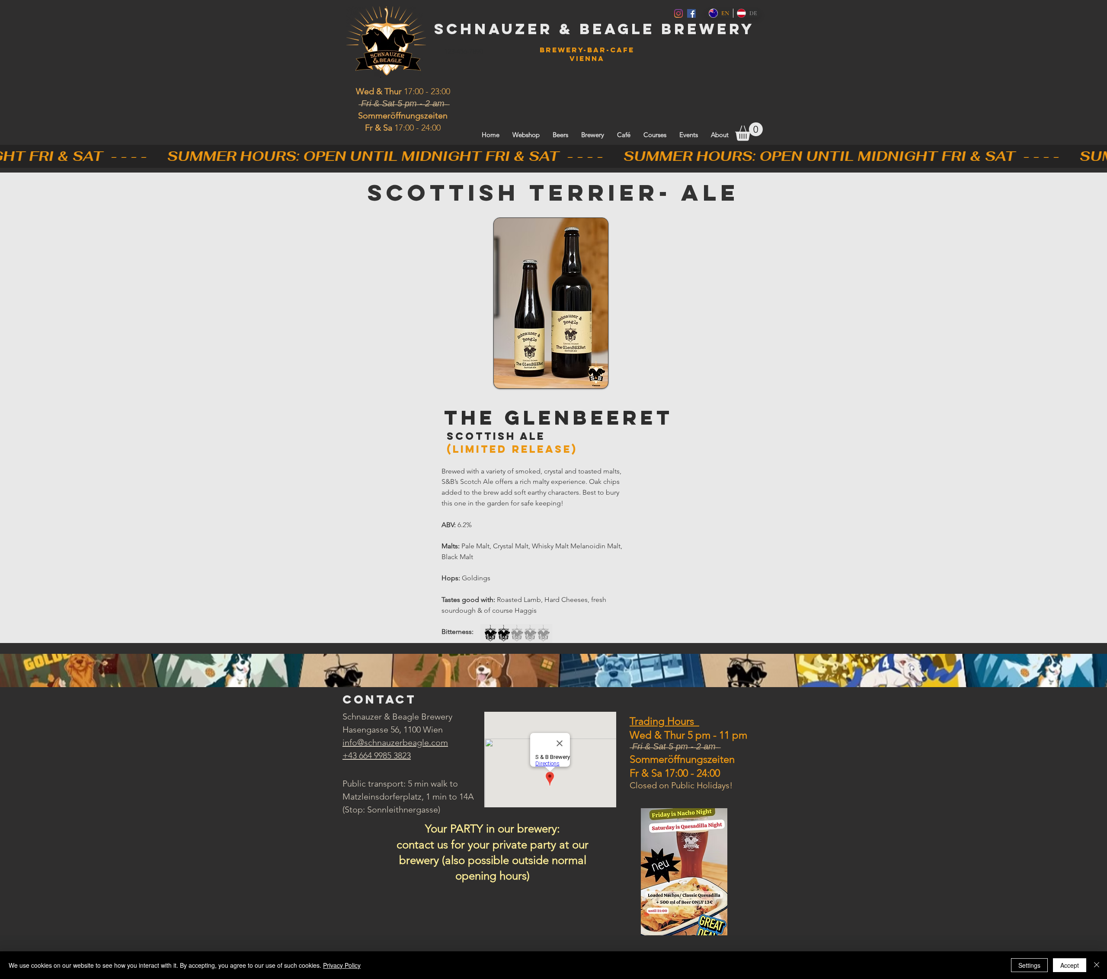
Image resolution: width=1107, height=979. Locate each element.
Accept (1069, 965)
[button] (749, 131)
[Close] (1096, 965)
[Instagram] (678, 13)
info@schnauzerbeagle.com (395, 742)
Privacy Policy (342, 965)
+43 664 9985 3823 (376, 755)
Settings (1029, 965)
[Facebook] (691, 13)
